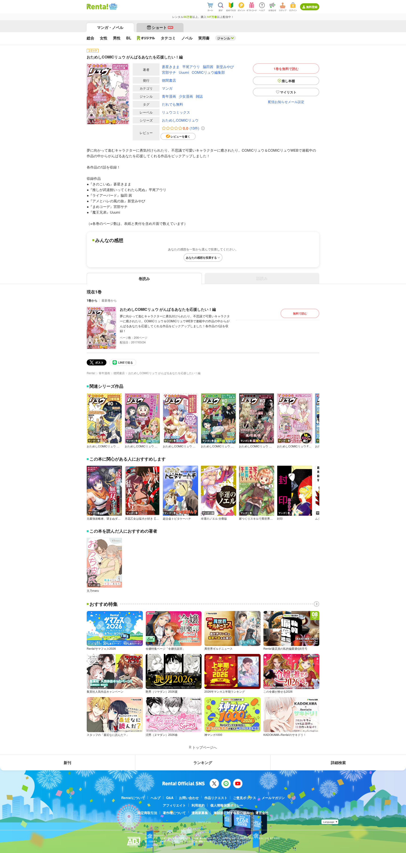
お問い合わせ (189, 797)
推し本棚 (288, 80)
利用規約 (198, 805)
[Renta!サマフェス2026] (112, 7)
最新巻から (109, 300)
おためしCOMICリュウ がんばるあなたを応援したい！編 (168, 309)
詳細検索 (338, 762)
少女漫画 (186, 96)
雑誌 (199, 96)
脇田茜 (208, 66)
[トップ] (97, 6)
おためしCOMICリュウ (180, 120)
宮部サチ (169, 72)
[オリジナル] (146, 38)
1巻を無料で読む (286, 68)
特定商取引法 (147, 812)
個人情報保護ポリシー (226, 805)
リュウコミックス (176, 112)
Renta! (91, 373)
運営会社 (262, 812)
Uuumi (184, 72)
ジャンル (223, 38)
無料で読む (300, 313)
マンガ (167, 88)
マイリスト (288, 92)
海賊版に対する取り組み (232, 812)
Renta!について (133, 797)
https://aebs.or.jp (153, 844)
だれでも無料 (172, 104)
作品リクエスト (215, 797)
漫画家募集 (199, 812)
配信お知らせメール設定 (286, 101)
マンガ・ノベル (110, 27)
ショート (162, 27)
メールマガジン (273, 797)
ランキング (202, 762)
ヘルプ (155, 797)
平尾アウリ (191, 66)
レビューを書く (180, 136)
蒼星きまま (171, 66)
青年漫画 (169, 96)
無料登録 (311, 7)
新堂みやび (225, 66)
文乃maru (93, 590)
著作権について (174, 812)
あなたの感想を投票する (201, 257)
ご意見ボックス (244, 797)
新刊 (67, 762)
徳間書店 (169, 80)
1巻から (92, 300)
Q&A (169, 797)
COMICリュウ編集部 (208, 72)
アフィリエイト (174, 805)
